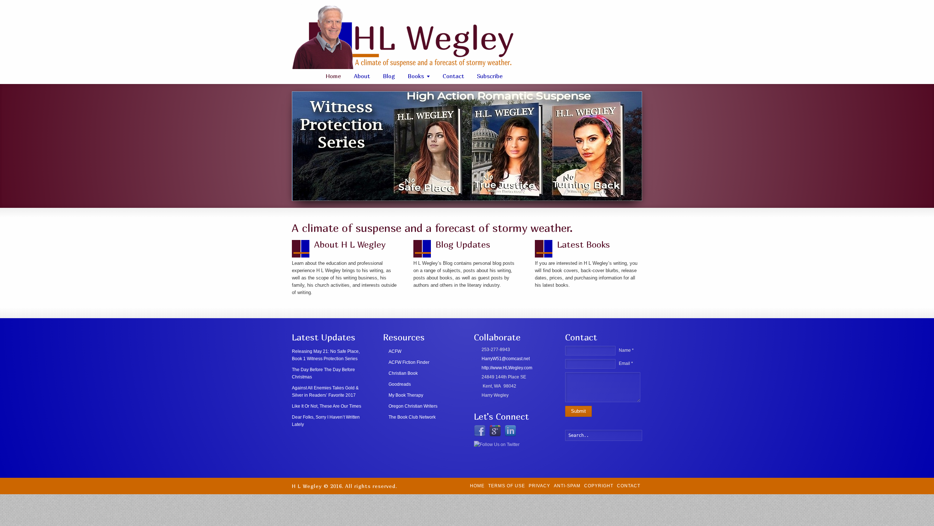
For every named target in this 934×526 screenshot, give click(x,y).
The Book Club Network (412, 417)
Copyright (598, 485)
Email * (626, 363)
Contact (453, 76)
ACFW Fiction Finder (409, 362)
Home (333, 76)
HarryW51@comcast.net (506, 358)
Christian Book (403, 373)
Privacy (539, 485)
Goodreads (400, 384)
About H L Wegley (350, 244)
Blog (389, 76)
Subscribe (490, 76)
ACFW (395, 351)
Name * (626, 350)
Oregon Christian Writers (413, 406)
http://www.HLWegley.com (507, 367)
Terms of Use (506, 485)
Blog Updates (463, 244)
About (362, 76)
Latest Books (583, 244)
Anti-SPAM (567, 485)
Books (416, 76)
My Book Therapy (406, 395)
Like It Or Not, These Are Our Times (326, 406)
